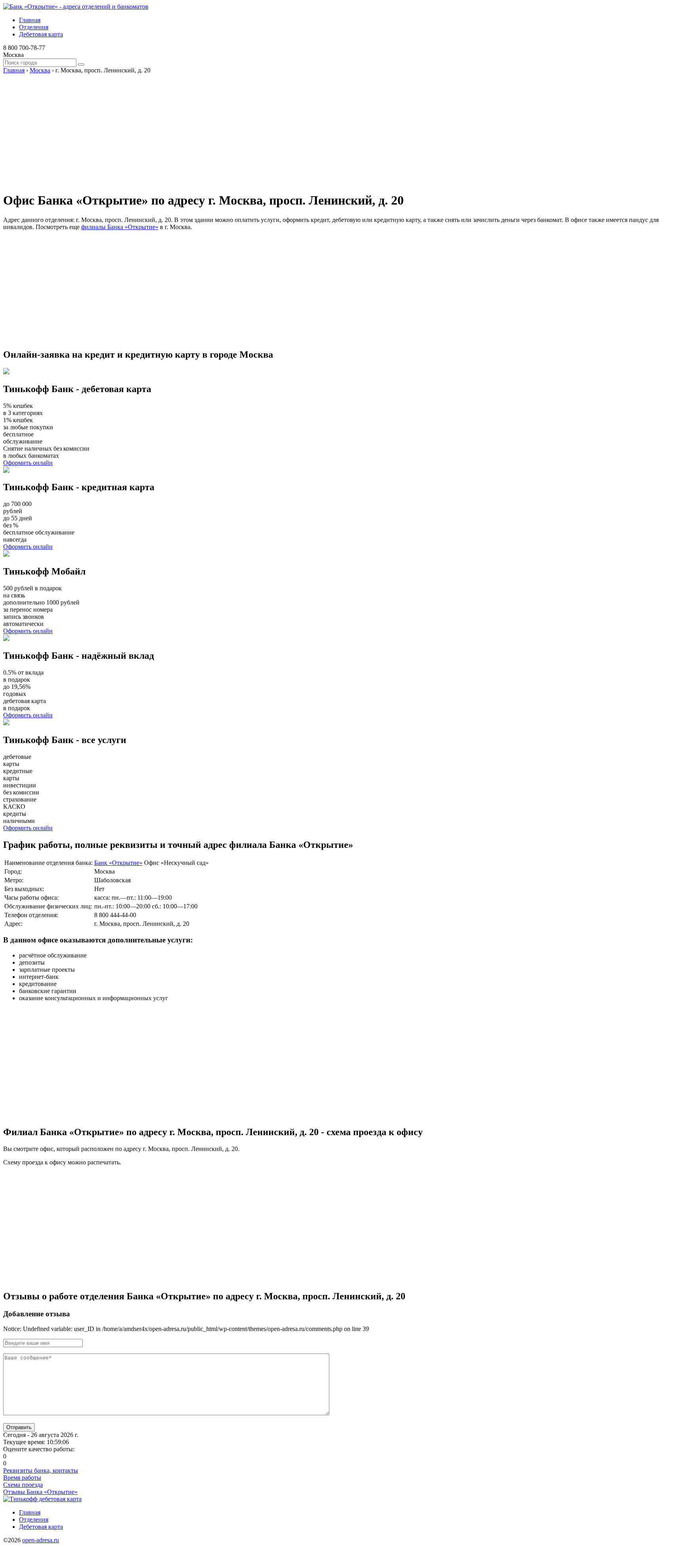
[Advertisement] (240, 129)
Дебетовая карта (41, 34)
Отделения (33, 27)
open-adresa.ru (40, 1540)
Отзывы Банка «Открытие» (40, 1491)
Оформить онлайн (28, 462)
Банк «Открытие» (118, 862)
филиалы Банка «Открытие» (119, 227)
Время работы (22, 1477)
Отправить (19, 1427)
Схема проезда (23, 1484)
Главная (29, 20)
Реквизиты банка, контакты (40, 1470)
